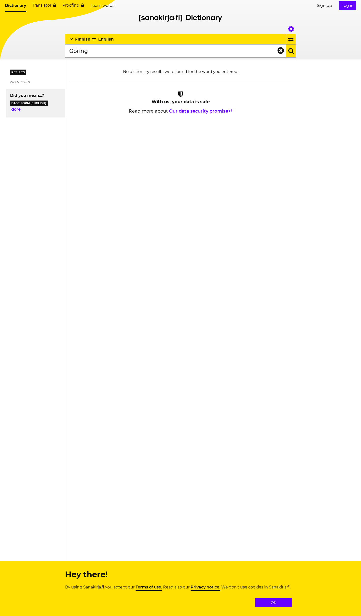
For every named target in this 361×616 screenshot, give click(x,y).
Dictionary (15, 5)
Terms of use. (149, 587)
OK (273, 603)
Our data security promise (198, 111)
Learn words (102, 5)
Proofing (70, 5)
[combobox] (175, 50)
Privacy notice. (205, 587)
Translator (41, 5)
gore (16, 109)
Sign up (324, 5)
